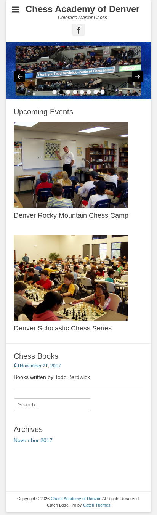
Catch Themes (97, 505)
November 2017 (33, 440)
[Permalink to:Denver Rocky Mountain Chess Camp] (78, 165)
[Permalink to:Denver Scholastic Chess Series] (78, 278)
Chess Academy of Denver (82, 9)
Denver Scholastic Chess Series (63, 328)
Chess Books (36, 356)
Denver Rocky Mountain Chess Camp (71, 215)
